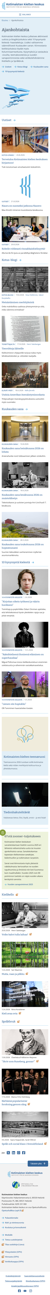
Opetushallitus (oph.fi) (11, 1210)
